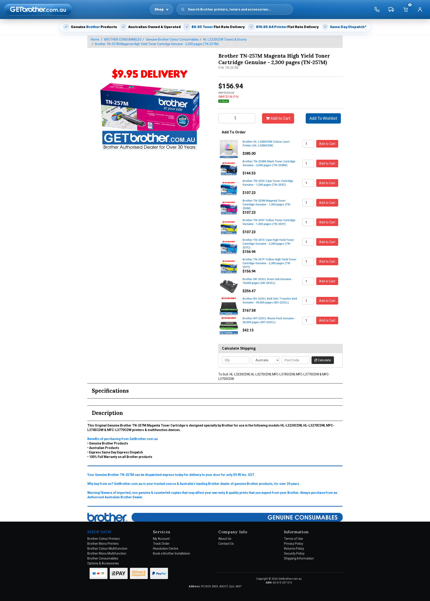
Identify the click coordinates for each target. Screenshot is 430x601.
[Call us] (377, 9)
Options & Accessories (103, 563)
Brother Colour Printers (103, 538)
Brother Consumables (102, 558)
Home (95, 39)
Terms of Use (293, 538)
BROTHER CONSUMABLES (123, 39)
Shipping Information (299, 558)
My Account (161, 538)
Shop (159, 9)
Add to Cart (280, 118)
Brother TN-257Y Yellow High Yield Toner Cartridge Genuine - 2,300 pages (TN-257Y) (269, 263)
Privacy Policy (293, 543)
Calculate (324, 360)
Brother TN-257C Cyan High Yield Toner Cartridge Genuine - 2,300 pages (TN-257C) (268, 243)
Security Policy (294, 553)
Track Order (161, 543)
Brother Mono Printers (103, 543)
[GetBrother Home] (38, 9)
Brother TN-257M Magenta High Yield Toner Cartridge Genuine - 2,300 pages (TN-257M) (157, 44)
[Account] (420, 9)
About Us (224, 538)
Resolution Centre (165, 548)
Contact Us (226, 543)
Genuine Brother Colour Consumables (172, 39)
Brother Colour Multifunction (107, 548)
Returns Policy (294, 548)
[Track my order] (391, 9)
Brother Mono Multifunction (106, 553)
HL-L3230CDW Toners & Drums (225, 39)
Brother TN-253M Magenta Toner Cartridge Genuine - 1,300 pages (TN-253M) (267, 204)
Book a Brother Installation (171, 553)
